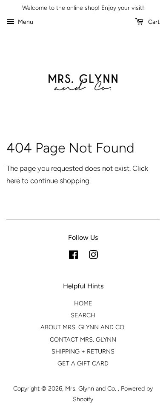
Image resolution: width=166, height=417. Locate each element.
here (13, 180)
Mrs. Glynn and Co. (91, 388)
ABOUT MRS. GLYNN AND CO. (83, 327)
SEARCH (83, 315)
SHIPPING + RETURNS (83, 351)
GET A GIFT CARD (83, 363)
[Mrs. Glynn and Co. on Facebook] (73, 256)
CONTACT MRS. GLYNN (83, 339)
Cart (153, 22)
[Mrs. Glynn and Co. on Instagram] (93, 256)
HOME (83, 303)
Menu (25, 22)
